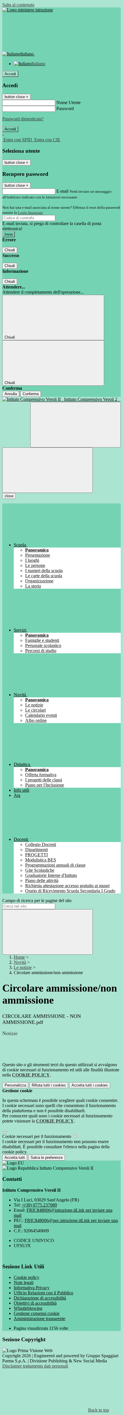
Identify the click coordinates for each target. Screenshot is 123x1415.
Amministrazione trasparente (39, 1318)
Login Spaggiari (30, 212)
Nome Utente (68, 102)
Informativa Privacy (31, 1287)
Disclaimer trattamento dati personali (35, 1366)
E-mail (62, 191)
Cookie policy (26, 1277)
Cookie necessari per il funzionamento (37, 1136)
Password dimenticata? (22, 118)
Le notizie (23, 967)
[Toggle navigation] (47, 470)
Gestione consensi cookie (36, 1313)
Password (65, 108)
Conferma (31, 394)
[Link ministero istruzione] (27, 9)
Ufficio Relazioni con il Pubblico (43, 1292)
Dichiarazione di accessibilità (40, 1297)
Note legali (23, 1282)
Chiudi (10, 250)
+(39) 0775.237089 (39, 1205)
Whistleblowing (28, 1308)
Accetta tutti (90, 1085)
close (9, 496)
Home (19, 957)
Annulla (11, 394)
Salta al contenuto (18, 4)
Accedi (10, 74)
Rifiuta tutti (49, 1085)
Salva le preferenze (47, 1157)
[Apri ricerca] (75, 424)
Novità (20, 962)
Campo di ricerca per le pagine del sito (37, 900)
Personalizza (15, 1085)
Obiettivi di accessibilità (35, 1303)
